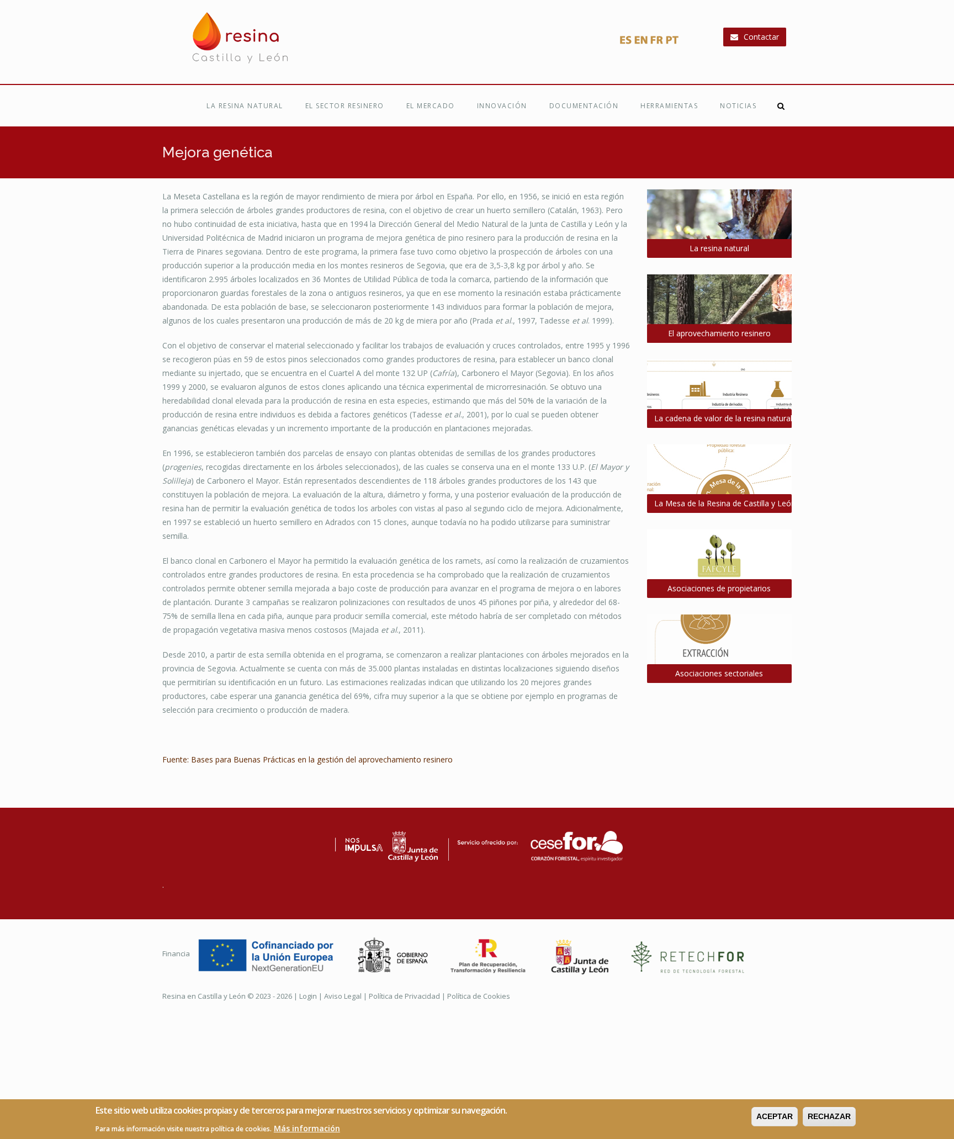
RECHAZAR (829, 1116)
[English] (641, 42)
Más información (307, 1128)
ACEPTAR (774, 1116)
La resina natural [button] (719, 248)
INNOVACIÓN (502, 105)
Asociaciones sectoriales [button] (719, 673)
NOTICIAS (738, 105)
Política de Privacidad (404, 996)
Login (308, 996)
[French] (656, 42)
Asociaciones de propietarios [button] (719, 588)
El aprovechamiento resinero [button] (719, 333)
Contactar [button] (761, 36)
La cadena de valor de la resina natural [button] (723, 418)
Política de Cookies (478, 996)
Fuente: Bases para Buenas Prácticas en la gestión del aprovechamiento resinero (307, 759)
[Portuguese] (672, 42)
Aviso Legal (343, 996)
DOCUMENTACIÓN (584, 105)
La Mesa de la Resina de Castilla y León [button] (723, 503)
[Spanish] (625, 42)
